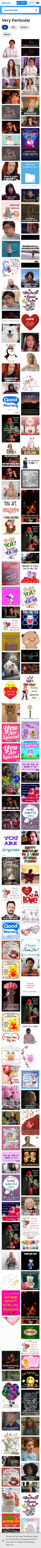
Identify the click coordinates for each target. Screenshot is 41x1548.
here (12, 1545)
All (5, 27)
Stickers (24, 27)
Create (23, 3)
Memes (7, 34)
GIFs (13, 27)
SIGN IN (31, 3)
